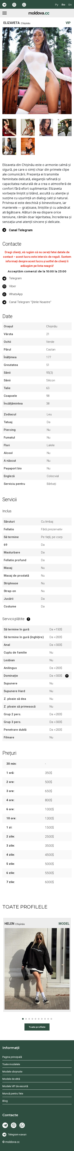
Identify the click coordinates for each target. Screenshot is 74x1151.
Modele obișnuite (12, 1071)
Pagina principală (12, 1056)
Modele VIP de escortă (15, 1086)
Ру (56, 4)
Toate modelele (11, 1064)
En (70, 4)
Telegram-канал (17, 1134)
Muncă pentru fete (12, 1093)
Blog (5, 1100)
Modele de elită (11, 1078)
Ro (63, 4)
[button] (23, 1019)
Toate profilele (37, 1027)
